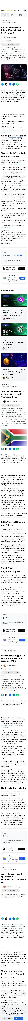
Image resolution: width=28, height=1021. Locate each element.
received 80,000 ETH (15, 137)
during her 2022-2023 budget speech (12, 725)
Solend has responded (18, 185)
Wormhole (21, 90)
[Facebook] (21, 255)
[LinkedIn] (15, 255)
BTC (12, 15)
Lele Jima (7, 617)
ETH (20, 15)
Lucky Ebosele (9, 836)
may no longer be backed (14, 173)
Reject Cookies (7, 1018)
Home (3, 20)
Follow (22, 278)
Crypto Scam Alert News (9, 22)
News (5, 15)
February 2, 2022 (6, 132)
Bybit (7, 479)
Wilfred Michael (9, 255)
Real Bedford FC (20, 931)
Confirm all (18, 1018)
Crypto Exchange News (9, 650)
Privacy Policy (18, 1015)
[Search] (25, 10)
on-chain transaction (18, 164)
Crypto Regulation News (9, 386)
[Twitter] (18, 255)
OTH (9, 649)
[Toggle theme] (15, 10)
